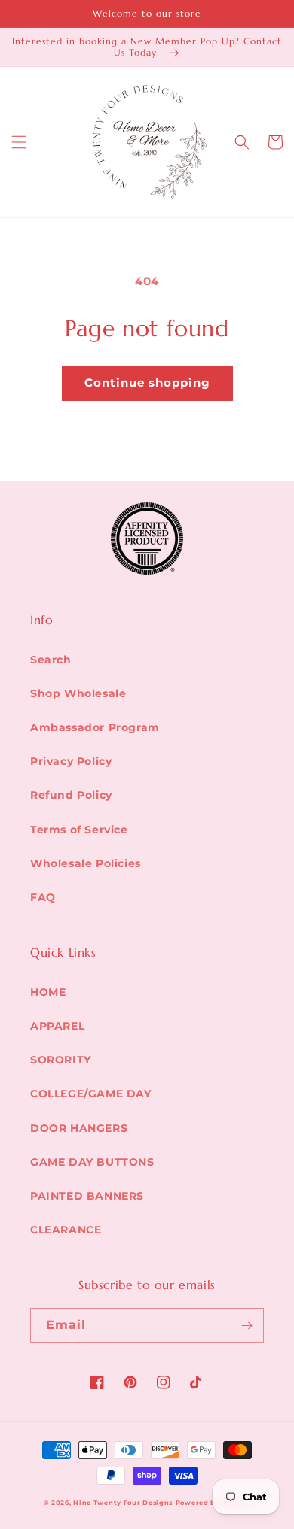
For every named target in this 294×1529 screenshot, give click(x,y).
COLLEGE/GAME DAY (91, 1093)
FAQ (43, 897)
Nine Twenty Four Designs (123, 1502)
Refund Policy (71, 795)
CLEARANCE (65, 1229)
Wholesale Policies (85, 863)
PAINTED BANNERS (87, 1196)
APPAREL (57, 1026)
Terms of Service (79, 829)
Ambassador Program (95, 727)
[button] (18, 142)
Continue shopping (147, 382)
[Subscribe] (246, 1325)
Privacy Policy (71, 761)
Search (51, 659)
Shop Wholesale (78, 693)
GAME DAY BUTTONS (92, 1162)
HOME (48, 992)
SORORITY (60, 1059)
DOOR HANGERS (78, 1128)
